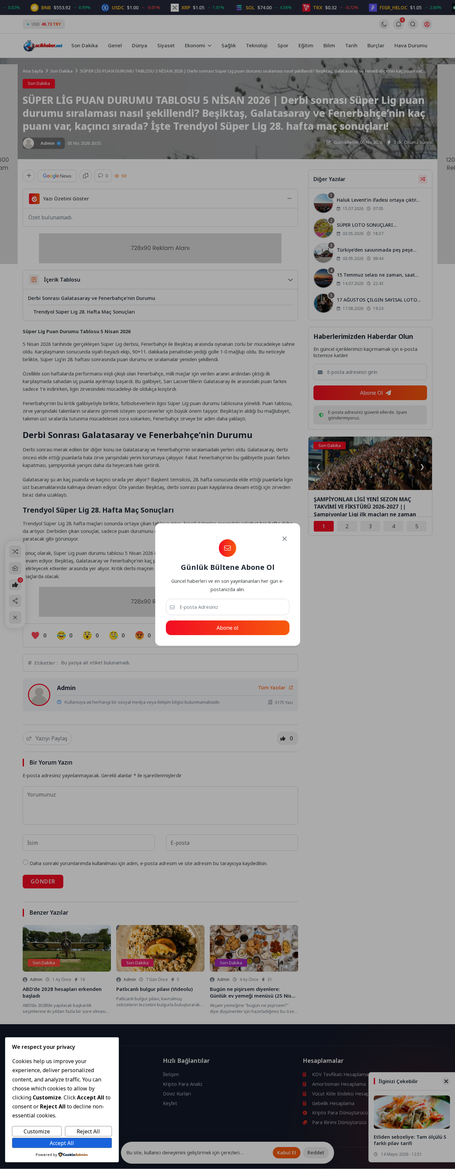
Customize (37, 1131)
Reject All (88, 1131)
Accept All (62, 1143)
